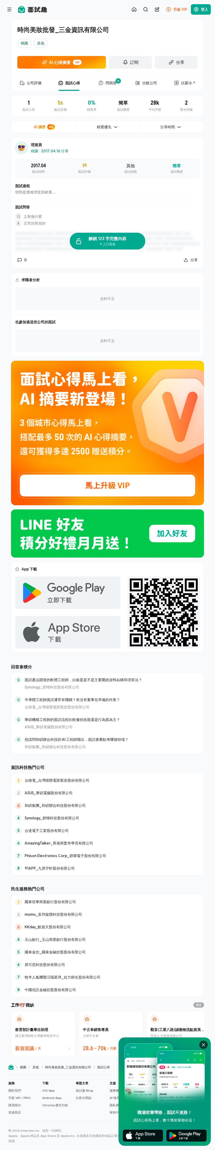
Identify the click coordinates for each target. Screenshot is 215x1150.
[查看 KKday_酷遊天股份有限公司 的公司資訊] (107, 927)
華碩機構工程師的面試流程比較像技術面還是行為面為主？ (72, 719)
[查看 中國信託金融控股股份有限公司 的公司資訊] (107, 990)
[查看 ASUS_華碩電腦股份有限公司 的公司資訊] (107, 793)
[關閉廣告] (203, 1045)
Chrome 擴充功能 (55, 1105)
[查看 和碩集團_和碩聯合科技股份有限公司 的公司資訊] (107, 805)
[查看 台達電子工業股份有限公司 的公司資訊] (107, 830)
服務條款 (116, 1090)
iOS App (48, 1090)
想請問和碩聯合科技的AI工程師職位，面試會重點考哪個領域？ (76, 739)
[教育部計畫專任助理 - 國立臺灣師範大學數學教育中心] (43, 1033)
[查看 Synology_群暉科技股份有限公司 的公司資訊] (107, 818)
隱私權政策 (117, 1105)
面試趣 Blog (84, 1090)
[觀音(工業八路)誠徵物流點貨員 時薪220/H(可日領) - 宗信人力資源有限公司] (178, 1033)
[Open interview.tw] (11, 1067)
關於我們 (14, 1090)
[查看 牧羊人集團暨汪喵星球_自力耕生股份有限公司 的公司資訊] (107, 977)
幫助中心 (116, 1112)
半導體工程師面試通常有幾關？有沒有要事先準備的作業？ (72, 699)
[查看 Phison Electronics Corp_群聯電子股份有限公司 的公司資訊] (107, 855)
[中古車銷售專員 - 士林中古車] (111, 1033)
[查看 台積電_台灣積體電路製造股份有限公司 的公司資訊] (107, 780)
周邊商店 (14, 1112)
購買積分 (14, 1105)
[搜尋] (145, 9)
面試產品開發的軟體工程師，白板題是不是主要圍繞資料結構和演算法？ (83, 679)
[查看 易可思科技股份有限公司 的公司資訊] (107, 964)
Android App (52, 1098)
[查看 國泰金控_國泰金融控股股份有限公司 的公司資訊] (107, 952)
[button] (23, 1097)
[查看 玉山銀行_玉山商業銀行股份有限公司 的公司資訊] (107, 939)
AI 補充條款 (118, 1098)
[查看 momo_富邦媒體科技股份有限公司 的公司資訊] (107, 914)
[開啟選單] (9, 9)
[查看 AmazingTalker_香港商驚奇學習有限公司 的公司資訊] (107, 843)
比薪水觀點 (84, 1098)
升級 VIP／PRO (19, 1098)
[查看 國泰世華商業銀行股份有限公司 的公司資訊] (107, 902)
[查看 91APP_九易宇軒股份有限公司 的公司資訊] (107, 868)
